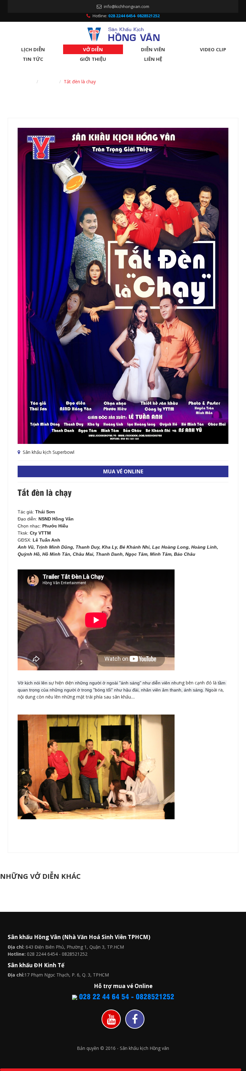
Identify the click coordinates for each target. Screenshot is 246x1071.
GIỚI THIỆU (93, 59)
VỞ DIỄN (93, 49)
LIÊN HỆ (153, 59)
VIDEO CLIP (213, 49)
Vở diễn (48, 81)
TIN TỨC (33, 59)
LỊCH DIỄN (33, 49)
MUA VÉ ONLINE (123, 471)
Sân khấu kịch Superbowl (47, 452)
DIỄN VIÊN (153, 49)
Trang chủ (23, 81)
